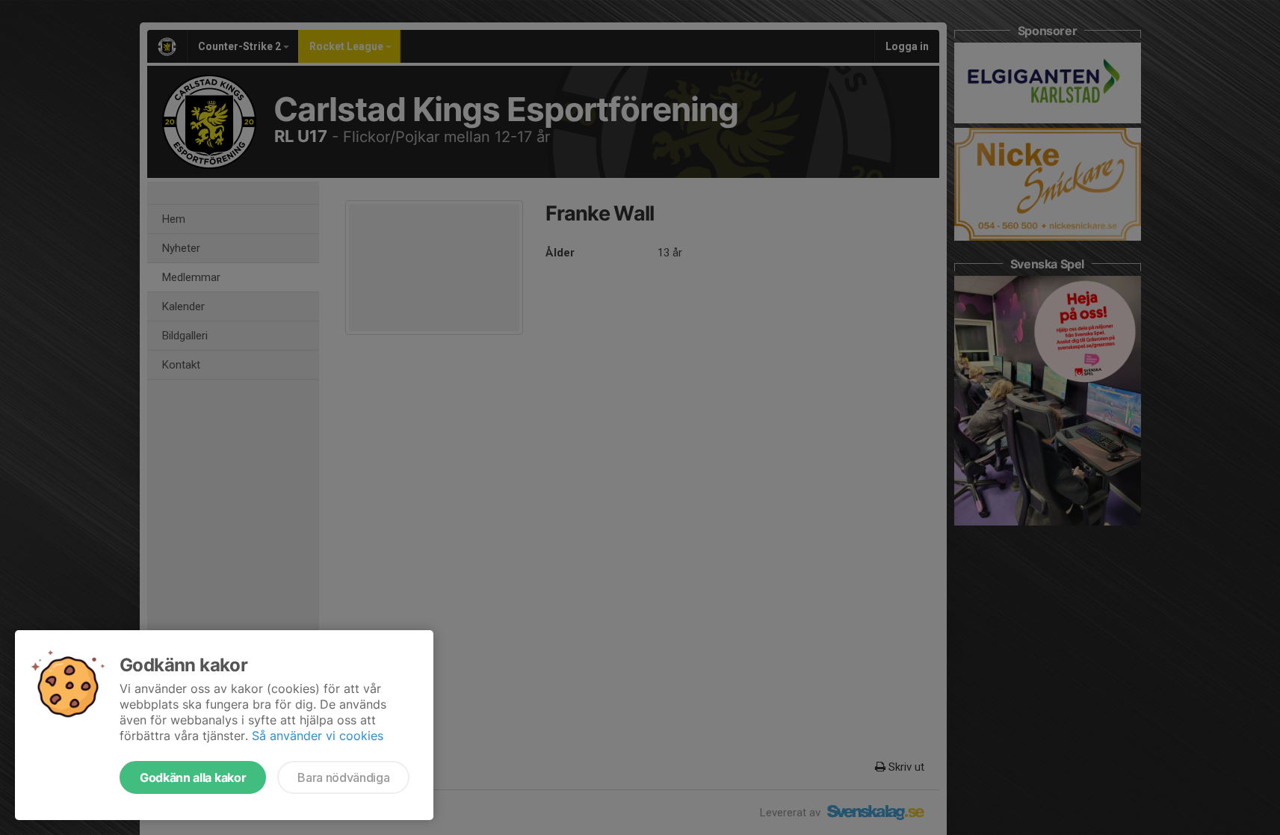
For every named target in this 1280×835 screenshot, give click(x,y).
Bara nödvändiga (343, 777)
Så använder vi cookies (317, 735)
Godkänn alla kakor (193, 777)
